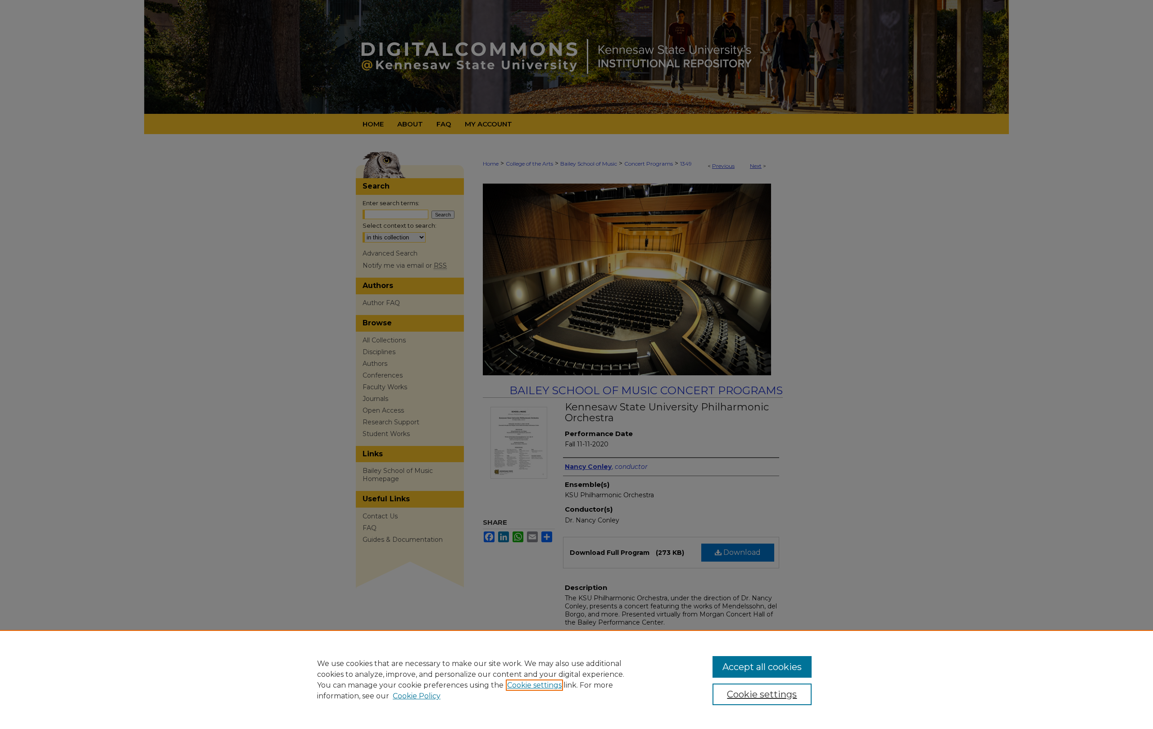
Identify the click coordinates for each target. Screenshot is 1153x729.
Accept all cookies (762, 667)
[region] (576, 679)
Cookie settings (534, 685)
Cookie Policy (416, 696)
